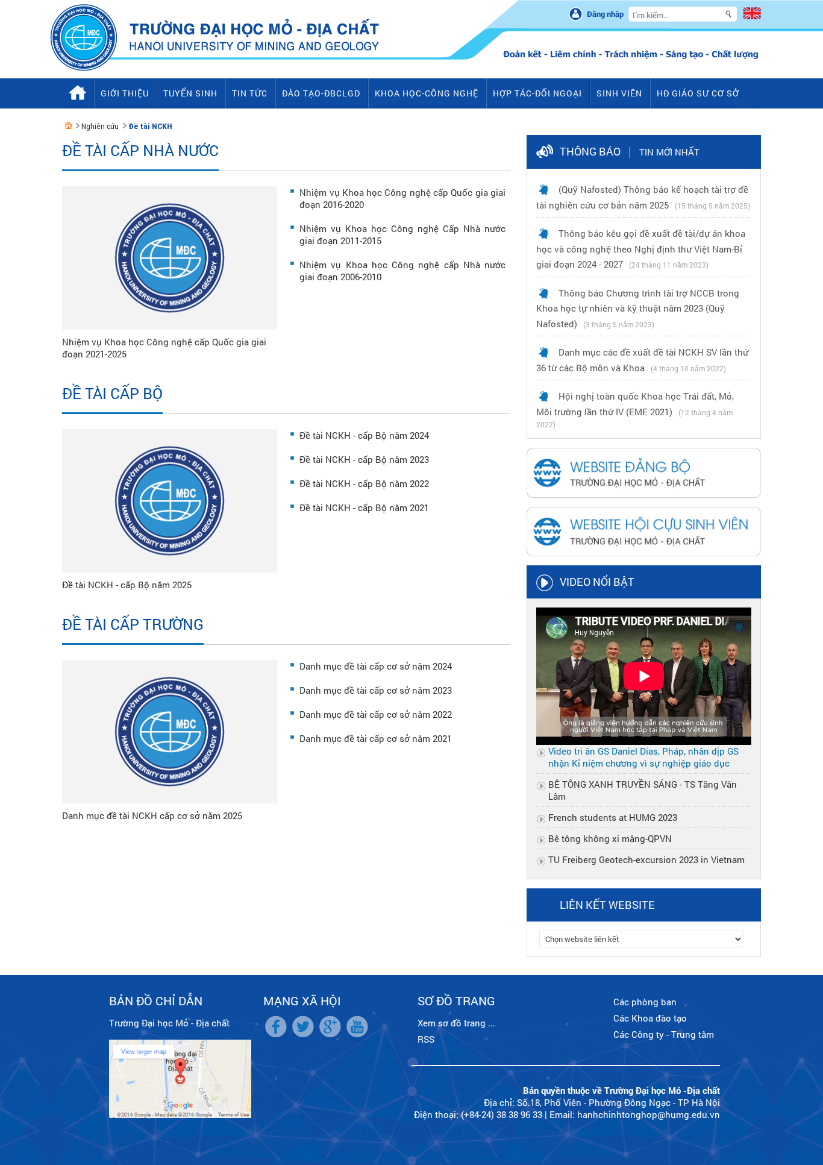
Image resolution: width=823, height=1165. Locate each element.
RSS (426, 1039)
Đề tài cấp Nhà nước (140, 150)
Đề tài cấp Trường (133, 624)
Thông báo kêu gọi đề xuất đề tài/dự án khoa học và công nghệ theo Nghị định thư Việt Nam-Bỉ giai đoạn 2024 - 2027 (640, 248)
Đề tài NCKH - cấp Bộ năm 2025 (127, 585)
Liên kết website (607, 904)
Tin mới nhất (669, 152)
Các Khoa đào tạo (650, 1018)
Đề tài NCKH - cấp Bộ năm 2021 (364, 507)
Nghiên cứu (100, 126)
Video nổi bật (597, 581)
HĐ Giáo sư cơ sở (698, 93)
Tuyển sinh (190, 93)
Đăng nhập (605, 13)
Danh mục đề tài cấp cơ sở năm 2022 (375, 714)
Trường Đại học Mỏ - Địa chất (169, 1023)
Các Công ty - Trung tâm (663, 1034)
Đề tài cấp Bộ (112, 393)
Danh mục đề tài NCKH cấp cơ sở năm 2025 (152, 815)
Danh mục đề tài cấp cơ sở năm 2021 (375, 738)
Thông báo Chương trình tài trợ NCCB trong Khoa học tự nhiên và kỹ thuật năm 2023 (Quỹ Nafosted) (637, 308)
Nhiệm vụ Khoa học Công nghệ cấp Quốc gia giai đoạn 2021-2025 (164, 348)
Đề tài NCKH (150, 126)
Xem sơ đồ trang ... (456, 1023)
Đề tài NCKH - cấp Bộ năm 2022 (364, 483)
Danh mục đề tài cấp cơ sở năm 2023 (375, 690)
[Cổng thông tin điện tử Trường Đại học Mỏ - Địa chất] (68, 125)
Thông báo (590, 151)
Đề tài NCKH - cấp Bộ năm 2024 (364, 435)
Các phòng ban (645, 1002)
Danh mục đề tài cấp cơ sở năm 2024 (375, 666)
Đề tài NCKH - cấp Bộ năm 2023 (364, 459)
